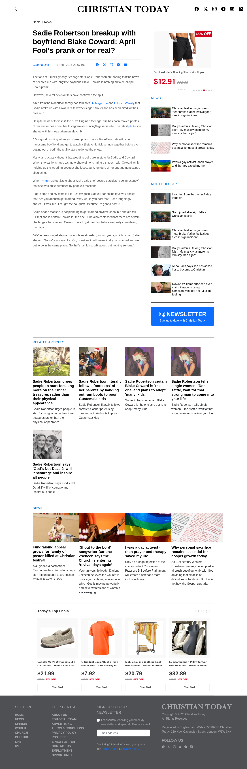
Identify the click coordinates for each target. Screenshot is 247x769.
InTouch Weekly (124, 103)
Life (18, 741)
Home (37, 22)
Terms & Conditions (68, 728)
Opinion (21, 723)
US (17, 746)
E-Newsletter (63, 741)
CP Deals (181, 89)
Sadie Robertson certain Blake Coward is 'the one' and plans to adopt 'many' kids (146, 387)
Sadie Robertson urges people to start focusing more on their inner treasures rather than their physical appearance (53, 392)
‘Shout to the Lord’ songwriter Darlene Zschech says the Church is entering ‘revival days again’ (95, 556)
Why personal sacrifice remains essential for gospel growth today (191, 551)
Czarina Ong (41, 64)
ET (35, 217)
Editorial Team (64, 719)
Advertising (62, 723)
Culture (22, 737)
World (20, 728)
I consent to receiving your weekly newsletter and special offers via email (125, 722)
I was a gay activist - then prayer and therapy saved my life (145, 551)
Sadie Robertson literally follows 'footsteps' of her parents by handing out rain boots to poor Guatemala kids (100, 390)
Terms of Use (109, 748)
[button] (6, 9)
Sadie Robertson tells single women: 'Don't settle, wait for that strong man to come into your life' (192, 390)
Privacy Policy (64, 732)
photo (132, 126)
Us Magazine (99, 103)
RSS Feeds (60, 737)
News (48, 22)
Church (21, 732)
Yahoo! (45, 180)
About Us (59, 714)
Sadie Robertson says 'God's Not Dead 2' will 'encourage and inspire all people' (52, 470)
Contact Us (61, 746)
